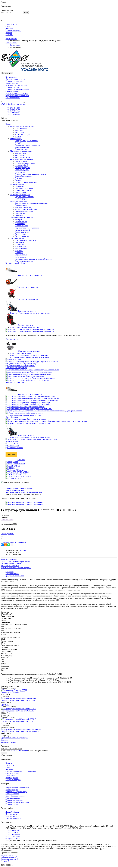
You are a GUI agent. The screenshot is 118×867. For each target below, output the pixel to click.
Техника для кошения (14, 81)
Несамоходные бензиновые (40, 423)
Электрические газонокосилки (44, 378)
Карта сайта (10, 776)
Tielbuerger (20, 470)
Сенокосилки (20, 213)
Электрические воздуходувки (42, 329)
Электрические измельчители (42, 331)
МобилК (18, 478)
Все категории (11, 77)
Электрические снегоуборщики (45, 439)
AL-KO (16, 444)
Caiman (16, 446)
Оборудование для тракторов (26, 141)
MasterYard (20, 464)
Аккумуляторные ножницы (40, 405)
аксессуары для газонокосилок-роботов (25, 415)
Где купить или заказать (15, 576)
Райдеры (18, 143)
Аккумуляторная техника (15, 382)
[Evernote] (8, 544)
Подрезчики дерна (22, 232)
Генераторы (19, 186)
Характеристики (12, 574)
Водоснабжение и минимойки (17, 96)
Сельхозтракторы (21, 149)
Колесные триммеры (23, 207)
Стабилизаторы (21, 193)
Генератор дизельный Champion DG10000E (18, 700)
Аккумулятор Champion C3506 (13, 692)
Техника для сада (12, 87)
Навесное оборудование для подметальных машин (30, 313)
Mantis (15, 462)
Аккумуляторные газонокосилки (46, 370)
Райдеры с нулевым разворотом (27, 145)
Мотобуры (19, 253)
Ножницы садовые (22, 168)
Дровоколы (19, 244)
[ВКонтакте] (2, 544)
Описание (9, 572)
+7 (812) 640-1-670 (13, 108)
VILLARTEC (23, 472)
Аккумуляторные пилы (35, 407)
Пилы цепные (20, 257)
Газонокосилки (21, 205)
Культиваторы (20, 153)
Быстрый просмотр (8, 688)
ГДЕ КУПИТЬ (11, 24)
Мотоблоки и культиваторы (16, 85)
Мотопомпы (19, 132)
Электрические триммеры (38, 380)
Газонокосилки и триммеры (16, 368)
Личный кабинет (12, 812)
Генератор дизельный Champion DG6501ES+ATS (20, 732)
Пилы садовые (20, 172)
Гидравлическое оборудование (27, 228)
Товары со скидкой (13, 780)
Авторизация (15, 47)
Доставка (9, 28)
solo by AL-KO (25, 476)
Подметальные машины (24, 197)
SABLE (17, 466)
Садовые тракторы (22, 147)
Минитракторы (12, 83)
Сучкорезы (19, 180)
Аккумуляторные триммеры (41, 372)
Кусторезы (19, 251)
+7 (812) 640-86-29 (13, 112)
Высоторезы (19, 242)
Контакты (9, 35)
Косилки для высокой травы (26, 209)
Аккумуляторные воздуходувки (30, 275)
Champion (19, 448)
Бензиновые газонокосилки (40, 374)
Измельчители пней (22, 230)
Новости (9, 33)
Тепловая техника (13, 98)
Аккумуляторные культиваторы (45, 400)
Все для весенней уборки (15, 263)
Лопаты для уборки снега (25, 164)
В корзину (5, 696)
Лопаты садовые (21, 166)
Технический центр (13, 31)
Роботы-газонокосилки (24, 211)
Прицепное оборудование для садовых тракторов (29, 357)
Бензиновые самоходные (37, 419)
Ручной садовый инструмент (17, 94)
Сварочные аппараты (23, 190)
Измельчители (20, 246)
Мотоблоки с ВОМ (22, 157)
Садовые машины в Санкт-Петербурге (21, 771)
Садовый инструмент (23, 176)
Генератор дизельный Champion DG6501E (17, 711)
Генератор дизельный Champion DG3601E (17, 721)
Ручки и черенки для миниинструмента (30, 174)
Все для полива (21, 128)
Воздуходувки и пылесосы (25, 240)
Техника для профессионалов (17, 89)
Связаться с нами (12, 773)
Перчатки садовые (22, 170)
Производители (12, 441)
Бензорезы (19, 220)
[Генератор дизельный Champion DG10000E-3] (24, 502)
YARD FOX (22, 474)
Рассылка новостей (13, 818)
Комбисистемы (21, 249)
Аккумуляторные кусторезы (41, 402)
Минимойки (20, 130)
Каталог (9, 124)
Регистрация (15, 45)
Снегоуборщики (21, 199)
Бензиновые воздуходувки (28, 287)
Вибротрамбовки (21, 226)
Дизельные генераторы (24, 492)
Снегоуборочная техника (15, 79)
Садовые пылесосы (25, 325)
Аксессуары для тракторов (20, 353)
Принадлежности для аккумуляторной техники (33, 259)
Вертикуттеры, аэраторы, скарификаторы (31, 203)
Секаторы (18, 178)
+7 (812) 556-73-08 (13, 110)
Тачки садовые (20, 234)
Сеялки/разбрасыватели (24, 261)
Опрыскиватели (21, 255)
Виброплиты (20, 224)
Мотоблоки (19, 155)
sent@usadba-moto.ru (13, 838)
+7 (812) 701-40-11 (13, 114)
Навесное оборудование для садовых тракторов (29, 355)
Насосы (18, 137)
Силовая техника (12, 92)
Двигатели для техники (24, 188)
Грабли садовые (21, 161)
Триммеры (19, 215)
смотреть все (21, 104)
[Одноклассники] (5, 544)
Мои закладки (11, 816)
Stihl (13, 468)
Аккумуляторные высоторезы (43, 396)
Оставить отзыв (7, 520)
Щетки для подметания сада (26, 182)
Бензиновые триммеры (35, 376)
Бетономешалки (21, 222)
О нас (8, 26)
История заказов (12, 814)
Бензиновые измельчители (28, 299)
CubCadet (21, 460)
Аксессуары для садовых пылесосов (24, 327)
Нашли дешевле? (7, 534)
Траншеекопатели (22, 236)
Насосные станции (22, 134)
